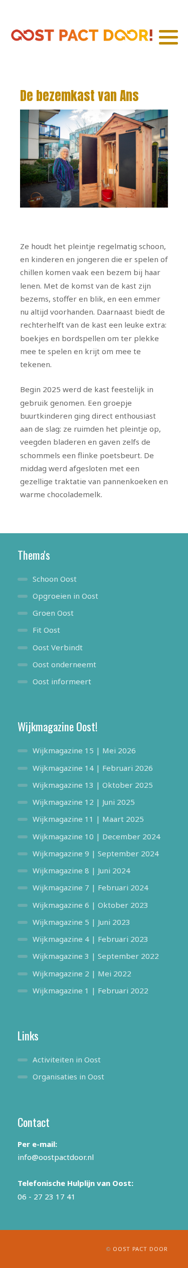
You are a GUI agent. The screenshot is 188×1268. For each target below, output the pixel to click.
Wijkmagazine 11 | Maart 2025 (88, 819)
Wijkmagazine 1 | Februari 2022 (90, 990)
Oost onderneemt (64, 664)
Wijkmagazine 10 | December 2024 (96, 836)
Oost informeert (62, 681)
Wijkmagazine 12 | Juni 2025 (84, 802)
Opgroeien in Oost (65, 596)
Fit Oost (46, 630)
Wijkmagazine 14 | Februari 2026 (93, 768)
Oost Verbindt (58, 647)
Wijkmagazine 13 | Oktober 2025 (93, 785)
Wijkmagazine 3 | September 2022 (96, 956)
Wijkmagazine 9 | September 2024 (96, 853)
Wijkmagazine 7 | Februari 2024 (90, 887)
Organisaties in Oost (68, 1076)
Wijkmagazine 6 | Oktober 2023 (90, 905)
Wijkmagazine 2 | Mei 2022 (82, 973)
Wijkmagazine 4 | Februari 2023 (90, 939)
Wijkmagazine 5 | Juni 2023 (81, 922)
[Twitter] (138, 9)
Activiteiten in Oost (67, 1059)
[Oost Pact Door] (84, 35)
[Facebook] (154, 9)
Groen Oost (53, 613)
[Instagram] (170, 9)
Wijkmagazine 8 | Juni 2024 (81, 870)
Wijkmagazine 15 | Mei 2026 (84, 750)
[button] (168, 37)
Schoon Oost (55, 579)
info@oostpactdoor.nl (56, 1157)
